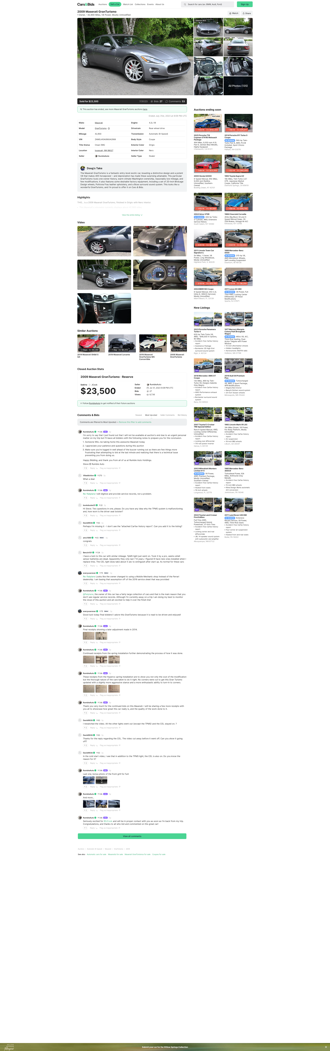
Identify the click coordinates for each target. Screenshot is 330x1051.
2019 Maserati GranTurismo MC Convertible (147, 356)
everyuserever (89, 573)
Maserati (99, 123)
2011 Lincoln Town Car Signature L (204, 251)
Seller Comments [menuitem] (167, 415)
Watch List (128, 4)
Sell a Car (114, 4)
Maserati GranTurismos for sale (137, 854)
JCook (94, 384)
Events (150, 4)
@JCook (108, 821)
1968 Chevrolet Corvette (235, 214)
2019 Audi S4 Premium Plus (235, 377)
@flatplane (88, 594)
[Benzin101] (80, 552)
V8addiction (88, 475)
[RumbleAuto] (96, 156)
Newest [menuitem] (138, 415)
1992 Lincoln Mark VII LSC (236, 424)
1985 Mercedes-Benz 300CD (234, 469)
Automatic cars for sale (96, 854)
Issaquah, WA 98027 (104, 150)
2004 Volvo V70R (201, 214)
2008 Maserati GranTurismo (177, 355)
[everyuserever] (80, 573)
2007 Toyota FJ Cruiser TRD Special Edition (204, 425)
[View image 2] (101, 636)
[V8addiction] (80, 475)
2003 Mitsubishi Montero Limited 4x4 (205, 469)
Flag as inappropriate (109, 468)
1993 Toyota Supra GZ (234, 176)
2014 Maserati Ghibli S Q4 (87, 355)
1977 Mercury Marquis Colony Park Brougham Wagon (235, 331)
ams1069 (87, 538)
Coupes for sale (158, 854)
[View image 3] (114, 659)
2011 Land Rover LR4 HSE (236, 515)
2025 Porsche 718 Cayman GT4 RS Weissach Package (205, 137)
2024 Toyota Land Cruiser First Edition (205, 516)
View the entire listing (131, 215)
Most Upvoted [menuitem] (151, 415)
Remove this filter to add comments (135, 422)
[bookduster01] (80, 505)
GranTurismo (101, 128)
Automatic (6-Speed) (94, 849)
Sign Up (245, 4)
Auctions (102, 4)
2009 (128, 849)
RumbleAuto (103, 156)
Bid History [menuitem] (182, 415)
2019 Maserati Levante (119, 354)
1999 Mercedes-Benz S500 (234, 251)
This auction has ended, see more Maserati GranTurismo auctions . (115, 109)
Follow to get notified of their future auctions (109, 403)
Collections (140, 4)
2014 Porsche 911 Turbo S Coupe (236, 136)
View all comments (132, 836)
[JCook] (89, 385)
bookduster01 (89, 505)
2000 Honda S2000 (203, 176)
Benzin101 (87, 552)
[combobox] (207, 4)
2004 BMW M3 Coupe (203, 289)
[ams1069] (80, 538)
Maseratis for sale (115, 854)
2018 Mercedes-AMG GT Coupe (205, 377)
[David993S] (80, 523)
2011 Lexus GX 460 (233, 289)
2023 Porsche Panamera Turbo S (205, 330)
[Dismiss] (326, 1047)
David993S (88, 523)
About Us (159, 4)
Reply (92, 468)
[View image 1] (89, 636)
